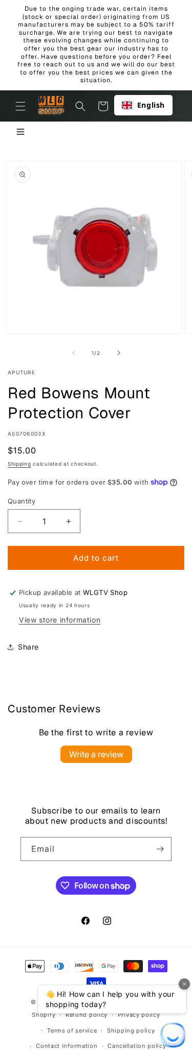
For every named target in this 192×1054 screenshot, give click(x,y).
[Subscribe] (159, 849)
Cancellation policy (137, 1045)
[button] (20, 106)
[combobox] (143, 105)
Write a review (96, 754)
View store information (59, 619)
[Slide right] (119, 353)
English (151, 105)
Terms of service (72, 1030)
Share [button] (28, 646)
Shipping (19, 464)
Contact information (66, 1045)
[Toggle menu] (20, 132)
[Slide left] (73, 353)
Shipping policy (131, 1030)
